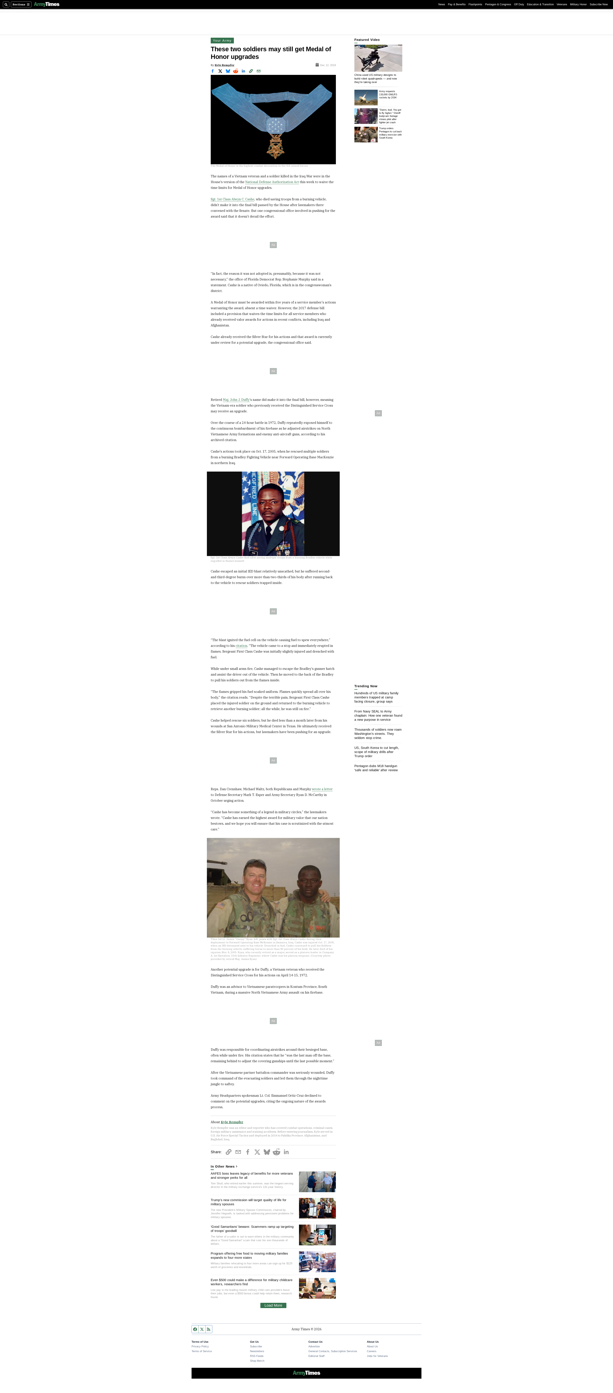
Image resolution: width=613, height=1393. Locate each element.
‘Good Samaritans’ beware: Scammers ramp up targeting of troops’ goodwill (252, 1229)
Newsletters (257, 1351)
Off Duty (519, 4)
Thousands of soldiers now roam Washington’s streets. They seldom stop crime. (378, 734)
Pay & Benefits (457, 4)
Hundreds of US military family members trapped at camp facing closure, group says (376, 697)
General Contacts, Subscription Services (332, 1351)
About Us (372, 1346)
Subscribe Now (599, 4)
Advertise (314, 1346)
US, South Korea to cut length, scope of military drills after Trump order (376, 752)
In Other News (223, 1166)
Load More (273, 1305)
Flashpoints (475, 4)
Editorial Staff (316, 1356)
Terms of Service (202, 1351)
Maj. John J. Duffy (236, 399)
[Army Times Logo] (46, 4)
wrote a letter (322, 789)
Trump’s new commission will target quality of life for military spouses (249, 1202)
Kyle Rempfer (224, 65)
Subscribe (256, 1346)
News (441, 4)
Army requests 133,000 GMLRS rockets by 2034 (388, 94)
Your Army (222, 40)
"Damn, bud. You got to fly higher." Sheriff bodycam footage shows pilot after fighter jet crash (390, 116)
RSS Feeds (257, 1356)
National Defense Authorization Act (272, 182)
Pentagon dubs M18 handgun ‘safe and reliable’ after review (376, 768)
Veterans (562, 4)
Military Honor (578, 4)
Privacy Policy (200, 1346)
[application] (378, 58)
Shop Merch (257, 1360)
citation (241, 646)
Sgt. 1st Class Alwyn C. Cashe (232, 199)
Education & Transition (540, 4)
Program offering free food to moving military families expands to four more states (249, 1255)
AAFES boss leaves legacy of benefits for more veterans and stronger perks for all (252, 1175)
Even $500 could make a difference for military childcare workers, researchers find (251, 1282)
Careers (371, 1351)
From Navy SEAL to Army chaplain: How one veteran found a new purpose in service (378, 715)
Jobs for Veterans (377, 1356)
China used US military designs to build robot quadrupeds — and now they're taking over (375, 78)
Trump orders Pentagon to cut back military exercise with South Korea (390, 133)
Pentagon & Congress (498, 4)
